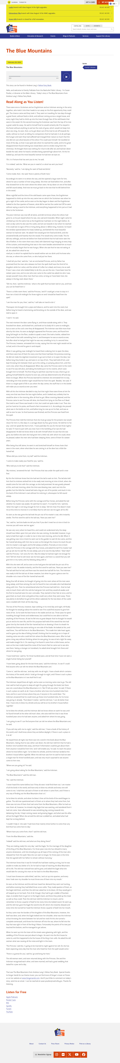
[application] (39, 76)
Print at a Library (85, 1044)
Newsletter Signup (44, 1054)
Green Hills (13, 19)
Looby (11, 7)
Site (88, 26)
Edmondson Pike (15, 13)
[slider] (34, 76)
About (31, 1044)
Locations (15, 2)
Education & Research (35, 36)
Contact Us (22, 2)
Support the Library (103, 36)
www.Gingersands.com (31, 978)
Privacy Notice (69, 1044)
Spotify (9, 1006)
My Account (107, 2)
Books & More (15, 36)
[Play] (66, 76)
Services (85, 36)
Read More (105, 7)
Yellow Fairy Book (44, 85)
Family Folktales (90, 67)
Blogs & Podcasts (69, 36)
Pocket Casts (11, 1000)
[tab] (78, 26)
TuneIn (8, 1009)
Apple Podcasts (12, 997)
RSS (7, 1003)
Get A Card (90, 2)
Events (97, 26)
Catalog (77, 26)
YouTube (9, 1012)
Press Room (55, 1044)
